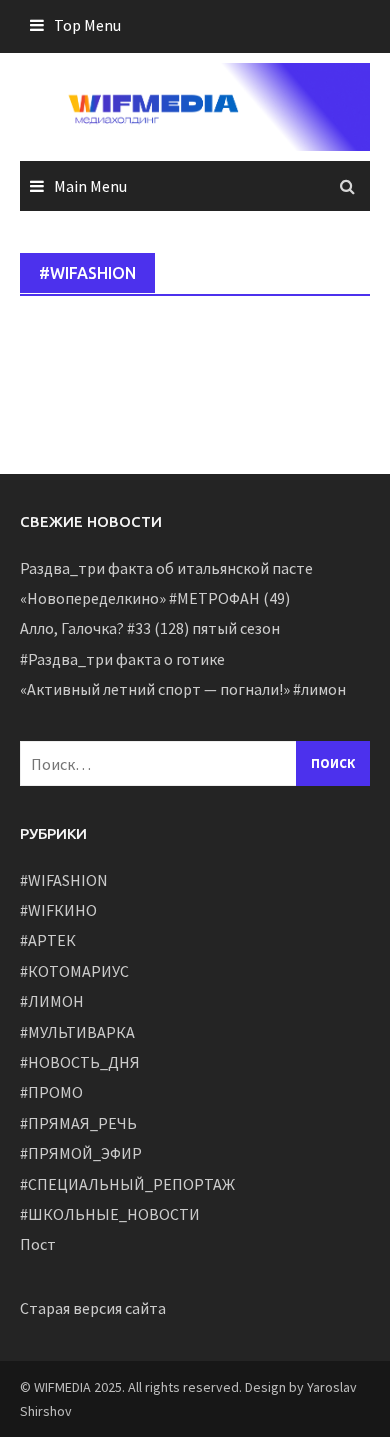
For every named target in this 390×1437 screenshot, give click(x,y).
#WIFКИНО (58, 910)
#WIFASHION (64, 880)
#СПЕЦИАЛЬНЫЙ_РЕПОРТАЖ (127, 1184)
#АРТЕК (48, 940)
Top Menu (87, 25)
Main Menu (90, 186)
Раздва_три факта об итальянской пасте (166, 568)
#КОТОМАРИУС (74, 971)
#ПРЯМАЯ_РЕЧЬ (78, 1123)
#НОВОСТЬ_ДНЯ (80, 1062)
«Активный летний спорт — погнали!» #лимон (183, 689)
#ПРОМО (51, 1092)
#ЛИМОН (52, 1001)
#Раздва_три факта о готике (122, 659)
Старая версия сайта (93, 1308)
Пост (38, 1244)
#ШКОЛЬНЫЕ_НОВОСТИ (110, 1214)
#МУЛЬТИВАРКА (77, 1032)
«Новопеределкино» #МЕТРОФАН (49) (155, 598)
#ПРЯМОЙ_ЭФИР (81, 1153)
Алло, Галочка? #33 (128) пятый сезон (150, 628)
